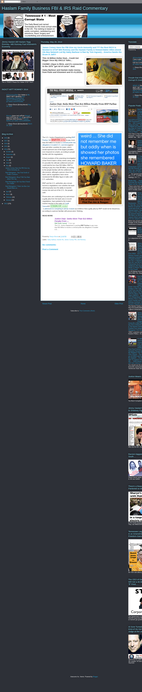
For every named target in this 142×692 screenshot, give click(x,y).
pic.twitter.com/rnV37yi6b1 (14, 101)
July (7, 160)
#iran (23, 96)
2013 (6, 203)
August (8, 157)
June (8, 163)
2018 (6, 138)
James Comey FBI (70, 239)
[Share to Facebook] (78, 237)
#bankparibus (10, 98)
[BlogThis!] (74, 237)
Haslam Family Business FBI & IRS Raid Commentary (55, 8)
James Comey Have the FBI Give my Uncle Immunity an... (17, 169)
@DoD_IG (136, 85)
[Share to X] (76, 237)
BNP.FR (58, 140)
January (9, 200)
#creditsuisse (19, 98)
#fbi (28, 95)
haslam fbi (60, 239)
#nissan (8, 116)
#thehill (26, 119)
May (7, 165)
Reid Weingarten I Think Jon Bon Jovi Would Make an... (17, 187)
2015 (6, 146)
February (9, 197)
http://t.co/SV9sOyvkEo (14, 100)
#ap (23, 100)
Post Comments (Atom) (87, 311)
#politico (9, 121)
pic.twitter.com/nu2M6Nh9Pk (21, 121)
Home (83, 304)
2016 (6, 143)
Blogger (95, 676)
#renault (27, 116)
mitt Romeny (81, 239)
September (9, 154)
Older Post (119, 304)
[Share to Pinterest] (80, 237)
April (7, 191)
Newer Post (47, 304)
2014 (6, 149)
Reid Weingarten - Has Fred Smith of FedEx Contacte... (17, 173)
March (8, 194)
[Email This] (72, 237)
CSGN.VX (59, 206)
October (9, 151)
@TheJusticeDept (12, 95)
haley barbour (51, 239)
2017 (6, 141)
